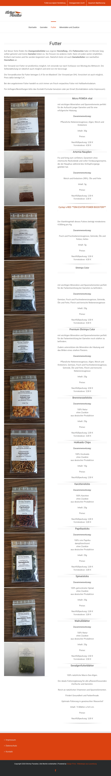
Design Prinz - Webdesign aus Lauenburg (82, 764)
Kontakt (9, 751)
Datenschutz (11, 745)
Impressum (11, 740)
